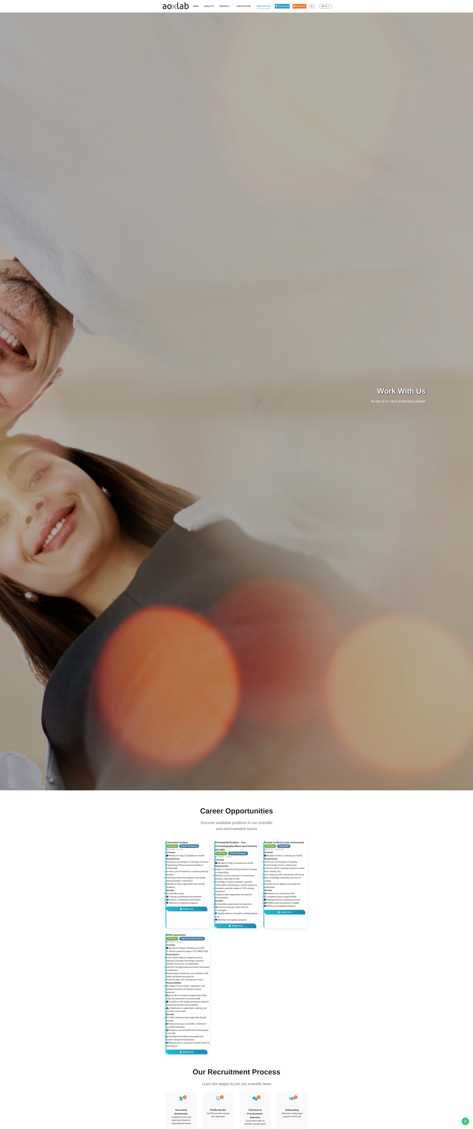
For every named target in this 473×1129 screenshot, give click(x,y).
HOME (195, 6)
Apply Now (188, 1052)
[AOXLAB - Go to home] (176, 8)
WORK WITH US (263, 6)
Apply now (188, 909)
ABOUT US (209, 6)
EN (324, 6)
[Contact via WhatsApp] (465, 1121)
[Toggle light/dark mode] (312, 6)
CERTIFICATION (244, 6)
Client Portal (283, 6)
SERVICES (223, 6)
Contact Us (300, 6)
